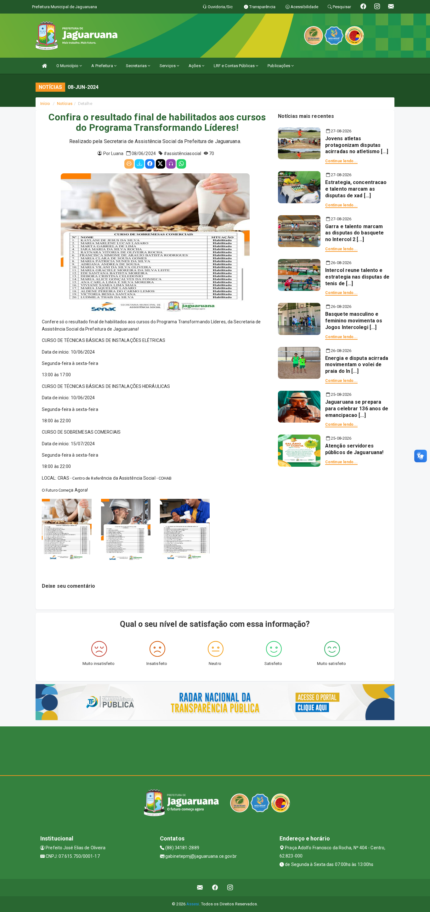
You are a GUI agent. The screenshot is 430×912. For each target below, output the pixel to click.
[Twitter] (160, 164)
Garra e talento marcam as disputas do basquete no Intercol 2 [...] (354, 233)
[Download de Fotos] (139, 164)
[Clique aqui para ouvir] (171, 164)
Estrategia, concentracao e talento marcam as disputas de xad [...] (356, 189)
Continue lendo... (341, 161)
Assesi (192, 904)
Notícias (64, 103)
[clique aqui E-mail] (200, 887)
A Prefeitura (102, 65)
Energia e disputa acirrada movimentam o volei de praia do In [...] (356, 364)
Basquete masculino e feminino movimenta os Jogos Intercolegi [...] (353, 320)
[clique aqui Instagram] (230, 887)
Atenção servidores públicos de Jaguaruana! (354, 449)
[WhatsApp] (181, 164)
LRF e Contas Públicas (235, 65)
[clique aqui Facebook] (215, 887)
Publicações (279, 65)
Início (45, 103)
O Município (67, 65)
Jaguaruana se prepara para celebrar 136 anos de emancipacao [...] (356, 408)
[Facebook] (150, 164)
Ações (195, 65)
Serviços (168, 65)
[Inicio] (44, 66)
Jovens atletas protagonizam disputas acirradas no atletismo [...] (356, 145)
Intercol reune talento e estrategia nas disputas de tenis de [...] (357, 276)
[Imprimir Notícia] (129, 164)
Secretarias (137, 65)
